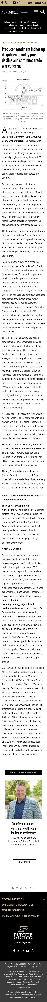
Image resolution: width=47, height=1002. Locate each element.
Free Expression (29, 980)
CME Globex (20, 617)
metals (19, 609)
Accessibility (9, 974)
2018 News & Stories (27, 21)
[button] (13, 888)
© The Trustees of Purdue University (23, 972)
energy (16, 604)
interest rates (26, 596)
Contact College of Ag (37, 2)
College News (10, 21)
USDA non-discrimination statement (27, 977)
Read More (24, 862)
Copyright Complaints (31, 982)
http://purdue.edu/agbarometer (28, 449)
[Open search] (42, 12)
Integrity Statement (14, 980)
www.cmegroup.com (13, 563)
